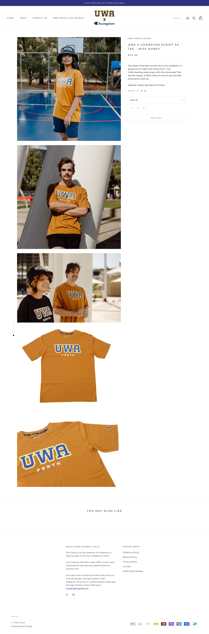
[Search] (194, 17)
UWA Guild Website (133, 571)
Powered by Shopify (21, 626)
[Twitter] (141, 91)
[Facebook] (138, 91)
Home (10, 18)
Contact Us (39, 18)
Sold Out (156, 118)
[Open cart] (200, 18)
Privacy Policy (130, 562)
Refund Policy (130, 557)
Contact (127, 566)
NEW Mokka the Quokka (68, 18)
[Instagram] (74, 594)
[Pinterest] (145, 91)
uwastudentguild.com (77, 588)
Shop (23, 18)
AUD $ (176, 18)
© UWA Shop (18, 623)
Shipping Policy (131, 552)
